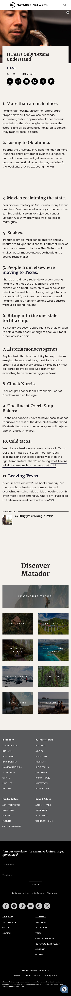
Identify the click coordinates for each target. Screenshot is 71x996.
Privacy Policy (55, 520)
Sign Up (58, 512)
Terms (40, 520)
